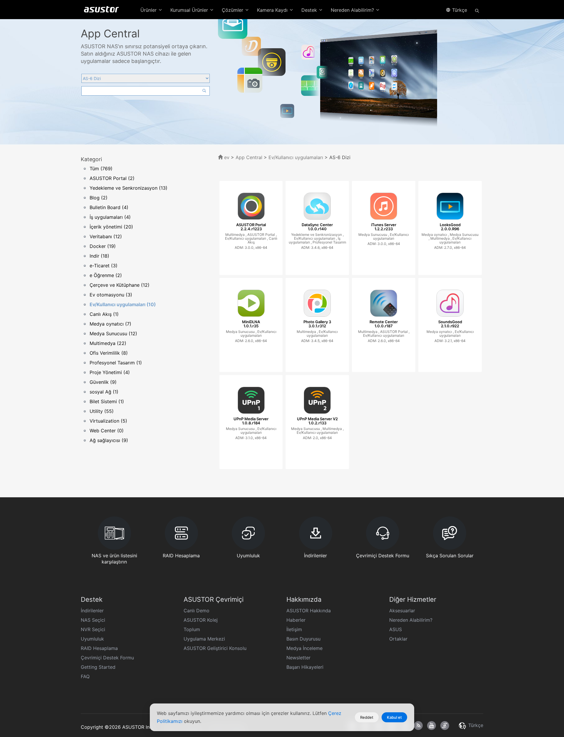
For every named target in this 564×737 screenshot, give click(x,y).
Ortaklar (398, 639)
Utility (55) (102, 411)
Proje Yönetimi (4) (110, 372)
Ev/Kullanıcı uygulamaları (295, 157)
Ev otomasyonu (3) (111, 295)
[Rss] (418, 725)
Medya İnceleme (304, 648)
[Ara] (477, 10)
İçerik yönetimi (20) (111, 227)
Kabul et (394, 717)
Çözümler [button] (233, 10)
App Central (249, 157)
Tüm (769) (101, 168)
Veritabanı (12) (106, 236)
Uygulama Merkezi (204, 639)
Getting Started (98, 667)
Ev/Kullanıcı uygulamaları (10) (123, 304)
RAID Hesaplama (99, 648)
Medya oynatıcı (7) (110, 324)
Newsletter (298, 658)
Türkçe (459, 10)
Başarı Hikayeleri (304, 667)
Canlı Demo (196, 610)
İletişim (294, 629)
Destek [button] (309, 10)
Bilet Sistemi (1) (107, 401)
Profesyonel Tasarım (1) (116, 363)
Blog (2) (99, 198)
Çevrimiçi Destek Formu (107, 658)
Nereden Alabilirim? (410, 620)
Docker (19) (103, 246)
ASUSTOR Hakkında (308, 610)
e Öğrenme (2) (106, 275)
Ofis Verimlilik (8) (109, 353)
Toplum (192, 629)
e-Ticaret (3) (104, 266)
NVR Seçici (93, 629)
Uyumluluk (92, 639)
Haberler (296, 620)
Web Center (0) (107, 430)
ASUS (395, 629)
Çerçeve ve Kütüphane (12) (120, 285)
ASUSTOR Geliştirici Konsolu (215, 648)
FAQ (85, 676)
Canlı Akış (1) (104, 314)
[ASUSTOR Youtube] (431, 725)
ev (226, 157)
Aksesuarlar (402, 610)
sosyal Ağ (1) (104, 392)
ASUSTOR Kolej (201, 620)
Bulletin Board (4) (109, 207)
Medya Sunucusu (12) (113, 333)
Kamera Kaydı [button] (273, 10)
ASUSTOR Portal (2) (112, 178)
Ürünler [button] (149, 10)
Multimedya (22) (108, 343)
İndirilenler (92, 610)
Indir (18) (99, 256)
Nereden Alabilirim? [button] (353, 10)
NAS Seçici (93, 620)
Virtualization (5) (108, 421)
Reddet (366, 717)
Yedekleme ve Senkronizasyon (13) (128, 188)
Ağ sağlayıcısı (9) (109, 440)
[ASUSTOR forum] (444, 725)
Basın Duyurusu (303, 639)
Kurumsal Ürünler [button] (189, 10)
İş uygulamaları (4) (110, 217)
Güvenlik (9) (103, 382)
